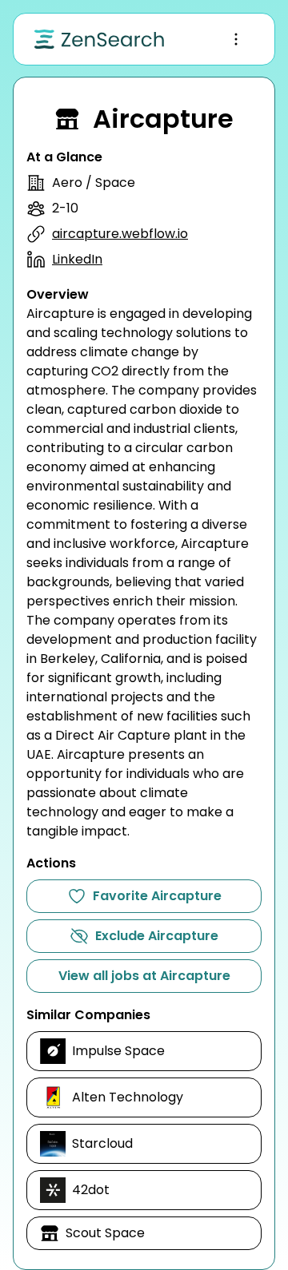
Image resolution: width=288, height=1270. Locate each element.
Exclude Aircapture (156, 936)
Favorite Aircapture (157, 896)
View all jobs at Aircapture (144, 975)
